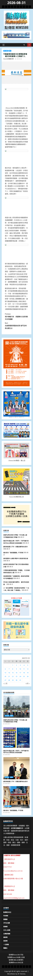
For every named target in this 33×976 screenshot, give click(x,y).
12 (27, 669)
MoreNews (11, 974)
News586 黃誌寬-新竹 (8, 59)
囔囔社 (5, 948)
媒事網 (5, 926)
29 (13, 680)
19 (27, 673)
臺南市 (11, 777)
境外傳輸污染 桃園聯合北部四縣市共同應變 (16, 316)
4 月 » (28, 683)
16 (16, 673)
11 (24, 669)
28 (9, 680)
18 (24, 673)
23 (16, 676)
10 (20, 669)
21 (9, 676)
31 (20, 680)
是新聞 (5, 941)
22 (13, 676)
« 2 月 (5, 683)
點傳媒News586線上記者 (16, 957)
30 (16, 680)
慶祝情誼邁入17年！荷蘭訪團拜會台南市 (15, 547)
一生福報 (6, 944)
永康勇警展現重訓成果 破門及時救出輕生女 (16, 325)
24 (20, 676)
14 (9, 673)
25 (24, 676)
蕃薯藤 (5, 919)
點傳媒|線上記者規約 (16, 960)
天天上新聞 (6, 930)
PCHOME (5, 916)
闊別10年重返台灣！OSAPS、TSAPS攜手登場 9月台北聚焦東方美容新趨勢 (16, 737)
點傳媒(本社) (7, 912)
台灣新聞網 (6, 934)
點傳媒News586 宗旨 (16, 955)
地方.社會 (6, 50)
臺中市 (9, 806)
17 (20, 673)
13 (5, 673)
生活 (6, 806)
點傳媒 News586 (16, 27)
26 (27, 676)
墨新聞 (5, 937)
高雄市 (11, 715)
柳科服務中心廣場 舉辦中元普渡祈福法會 (15, 558)
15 (13, 673)
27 (5, 680)
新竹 (10, 50)
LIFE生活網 (6, 923)
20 (5, 676)
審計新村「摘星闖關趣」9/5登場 (13, 553)
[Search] (24, 44)
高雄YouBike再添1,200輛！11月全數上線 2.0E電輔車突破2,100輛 (16, 707)
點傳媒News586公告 (16, 962)
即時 (29, 45)
